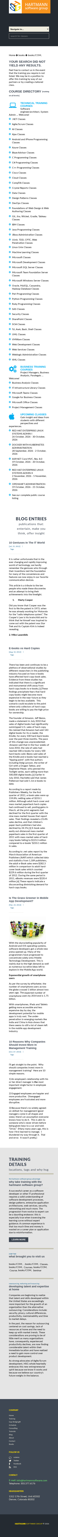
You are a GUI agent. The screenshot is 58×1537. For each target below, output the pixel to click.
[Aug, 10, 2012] (15, 652)
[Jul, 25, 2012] (14, 546)
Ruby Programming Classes (26, 304)
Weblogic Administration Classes (29, 354)
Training (12, 1419)
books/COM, (35, 55)
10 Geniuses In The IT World (27, 542)
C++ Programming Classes (25, 168)
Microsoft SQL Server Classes (27, 267)
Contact (12, 1441)
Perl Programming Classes (25, 294)
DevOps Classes (20, 203)
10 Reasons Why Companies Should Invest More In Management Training (27, 1045)
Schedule (12, 1425)
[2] (33, 775)
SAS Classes (18, 309)
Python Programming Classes (27, 299)
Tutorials (12, 1431)
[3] (30, 828)
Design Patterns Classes (24, 198)
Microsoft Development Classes (28, 262)
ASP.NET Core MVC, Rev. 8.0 (27, 459)
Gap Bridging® (15, 1422)
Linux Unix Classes (22, 247)
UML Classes (19, 334)
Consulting (13, 1428)
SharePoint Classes (22, 319)
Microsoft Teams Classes (25, 393)
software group (29, 1524)
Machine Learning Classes (25, 252)
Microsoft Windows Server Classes (30, 280)
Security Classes (20, 314)
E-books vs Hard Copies (24, 648)
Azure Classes (19, 147)
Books (11, 1444)
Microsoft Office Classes (25, 402)
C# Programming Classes (25, 162)
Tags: (12, 549)
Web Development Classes (26, 344)
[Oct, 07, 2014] (15, 1052)
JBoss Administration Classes (27, 235)
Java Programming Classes (26, 230)
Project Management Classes (27, 407)
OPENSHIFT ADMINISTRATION (28, 484)
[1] (40, 689)
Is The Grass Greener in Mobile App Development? (28, 899)
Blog (10, 1435)
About (11, 1438)
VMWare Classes (21, 339)
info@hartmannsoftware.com (32, 1480)
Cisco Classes (19, 173)
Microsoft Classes (21, 257)
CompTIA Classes (21, 183)
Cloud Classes (19, 178)
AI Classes (17, 129)
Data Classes (18, 193)
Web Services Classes (23, 349)
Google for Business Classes (26, 397)
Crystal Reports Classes (24, 188)
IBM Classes (18, 224)
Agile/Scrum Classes (22, 124)
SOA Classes (18, 324)
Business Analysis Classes (25, 383)
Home (12, 55)
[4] (18, 881)
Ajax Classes (18, 134)
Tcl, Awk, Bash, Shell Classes (26, 329)
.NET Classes (18, 119)
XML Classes (18, 359)
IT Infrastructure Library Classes (28, 388)
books (21, 55)
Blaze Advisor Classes (23, 152)
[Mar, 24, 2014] (15, 905)
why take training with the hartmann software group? (26, 1183)
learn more (19, 1239)
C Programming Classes (24, 157)
